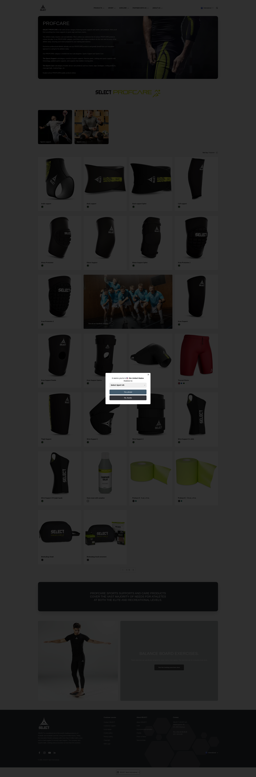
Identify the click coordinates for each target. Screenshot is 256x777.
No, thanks (128, 398)
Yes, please (128, 392)
